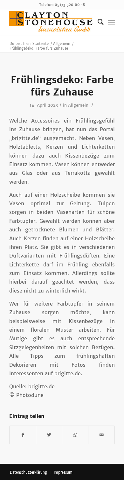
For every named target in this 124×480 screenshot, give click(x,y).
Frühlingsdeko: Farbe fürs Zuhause (62, 86)
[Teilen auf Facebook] (23, 435)
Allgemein (78, 105)
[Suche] (97, 22)
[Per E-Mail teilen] (101, 435)
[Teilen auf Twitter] (49, 435)
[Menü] (111, 22)
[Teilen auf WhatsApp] (75, 435)
